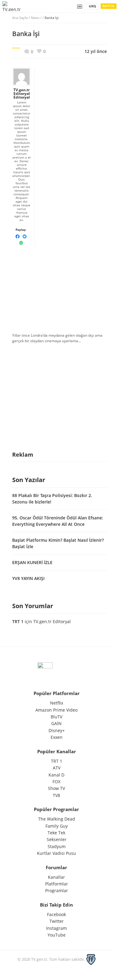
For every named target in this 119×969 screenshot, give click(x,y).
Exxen (57, 737)
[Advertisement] (59, 287)
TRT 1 (17, 621)
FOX (56, 781)
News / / (45, 17)
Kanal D (56, 775)
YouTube (57, 935)
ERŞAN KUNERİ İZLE (32, 562)
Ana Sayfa (20, 17)
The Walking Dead (56, 819)
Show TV (56, 788)
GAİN (56, 723)
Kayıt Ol (109, 6)
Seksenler (57, 839)
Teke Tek (56, 833)
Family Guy (56, 826)
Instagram (56, 928)
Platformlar (56, 884)
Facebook (56, 914)
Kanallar (56, 877)
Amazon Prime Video (56, 710)
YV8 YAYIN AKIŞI (28, 578)
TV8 (56, 795)
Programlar (56, 890)
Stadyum (57, 846)
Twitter (56, 921)
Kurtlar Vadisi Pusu (56, 853)
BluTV (56, 717)
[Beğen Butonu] (41, 51)
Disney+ (57, 730)
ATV (56, 768)
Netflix (56, 703)
